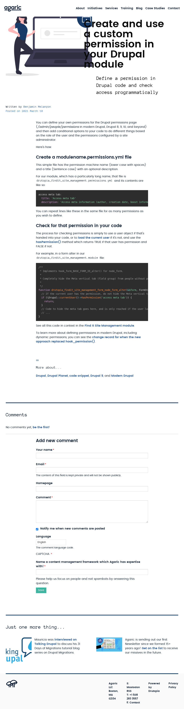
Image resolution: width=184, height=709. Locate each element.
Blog (139, 8)
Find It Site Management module (109, 325)
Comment (43, 497)
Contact (174, 8)
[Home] (13, 8)
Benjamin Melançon (37, 106)
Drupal (41, 375)
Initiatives (95, 8)
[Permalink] (37, 360)
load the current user (93, 237)
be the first (41, 427)
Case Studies (155, 8)
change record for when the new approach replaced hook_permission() (88, 339)
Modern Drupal (122, 375)
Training (127, 8)
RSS (129, 691)
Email (40, 464)
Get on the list (152, 648)
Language (43, 536)
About (80, 8)
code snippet (79, 375)
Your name (44, 449)
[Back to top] (8, 687)
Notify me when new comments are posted (72, 528)
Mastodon (133, 687)
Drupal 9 (96, 375)
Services (111, 8)
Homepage (44, 483)
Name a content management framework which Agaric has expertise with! (88, 564)
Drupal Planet (57, 375)
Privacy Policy (173, 685)
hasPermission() (48, 242)
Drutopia (154, 691)
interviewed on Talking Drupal (55, 641)
